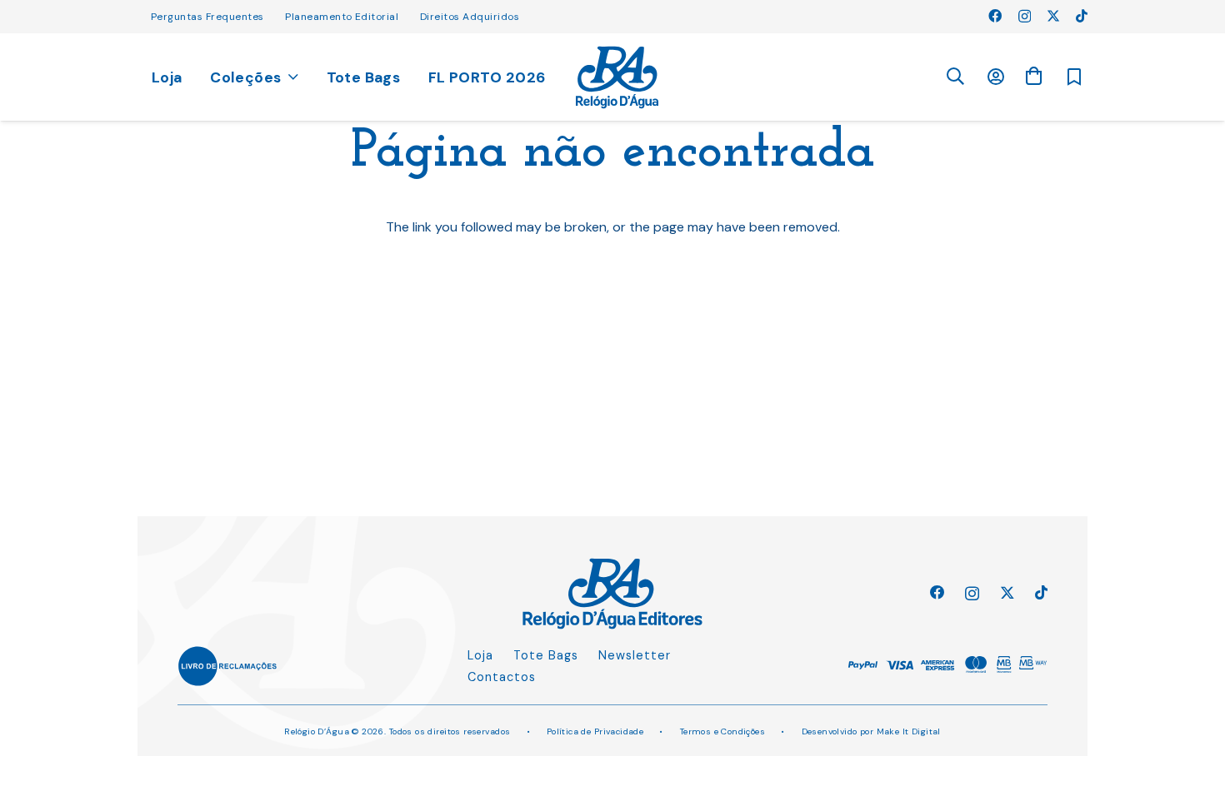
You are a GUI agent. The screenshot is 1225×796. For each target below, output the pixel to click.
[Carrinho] (1033, 76)
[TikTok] (1082, 15)
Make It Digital (909, 731)
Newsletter (634, 655)
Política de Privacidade (595, 731)
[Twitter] (1053, 15)
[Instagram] (1024, 16)
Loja (480, 655)
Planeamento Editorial (341, 16)
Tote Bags (545, 655)
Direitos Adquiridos (469, 16)
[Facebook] (995, 15)
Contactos (502, 676)
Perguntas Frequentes (207, 16)
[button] (955, 77)
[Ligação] (617, 77)
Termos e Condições (723, 731)
